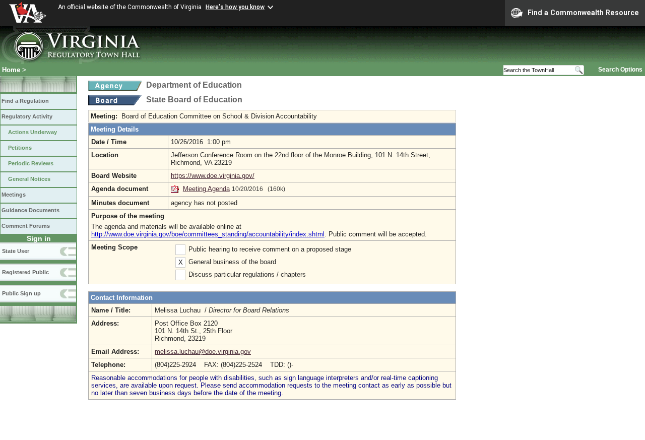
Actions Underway (32, 132)
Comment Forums (26, 226)
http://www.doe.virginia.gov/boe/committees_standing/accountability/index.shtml (208, 234)
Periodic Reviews (30, 163)
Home (11, 70)
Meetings (14, 195)
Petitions (20, 148)
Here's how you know (235, 7)
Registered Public (25, 272)
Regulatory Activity (27, 116)
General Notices (29, 179)
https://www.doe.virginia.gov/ (212, 175)
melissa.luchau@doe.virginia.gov (203, 351)
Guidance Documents (30, 210)
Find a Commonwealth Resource (583, 13)
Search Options (620, 70)
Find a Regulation (25, 101)
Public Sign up (21, 293)
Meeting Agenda (206, 189)
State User (15, 251)
